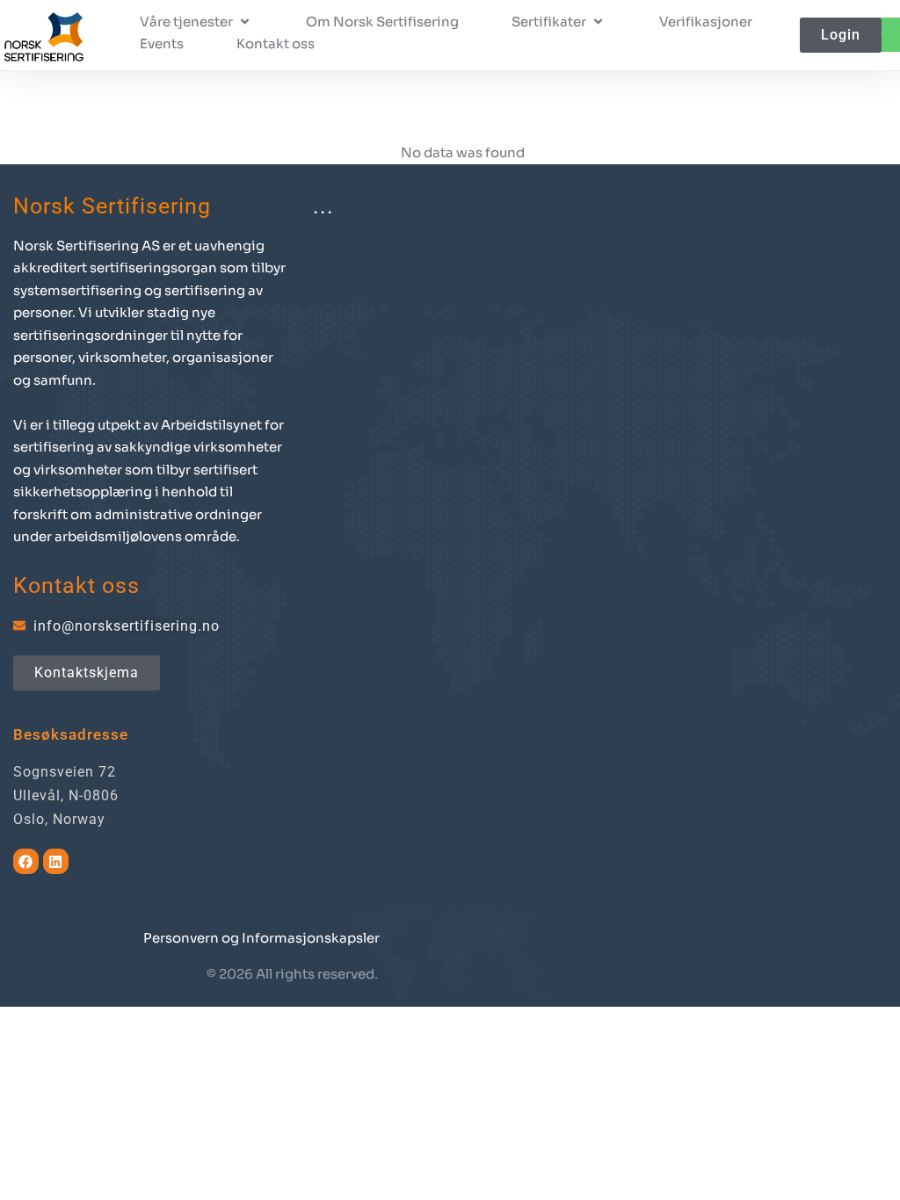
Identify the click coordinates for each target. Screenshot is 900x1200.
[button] (196, 22)
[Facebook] (26, 861)
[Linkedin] (56, 861)
